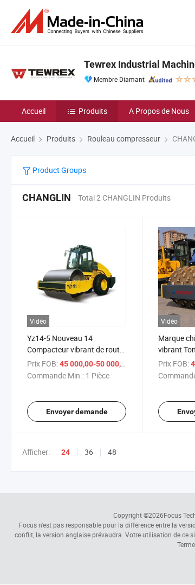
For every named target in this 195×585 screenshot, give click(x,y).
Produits (93, 111)
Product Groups (58, 170)
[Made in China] (79, 21)
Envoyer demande (77, 411)
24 (65, 452)
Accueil (34, 111)
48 (112, 452)
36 (88, 452)
